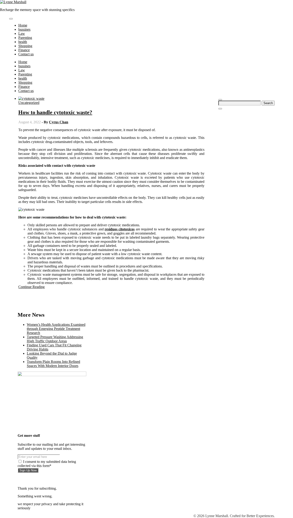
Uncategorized (28, 103)
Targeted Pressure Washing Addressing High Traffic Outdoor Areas (55, 339)
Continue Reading (31, 287)
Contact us (26, 54)
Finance (24, 50)
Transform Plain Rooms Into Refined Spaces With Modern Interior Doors (53, 364)
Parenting (25, 38)
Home (22, 25)
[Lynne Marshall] (13, 2)
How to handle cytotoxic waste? (55, 112)
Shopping (25, 46)
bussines (24, 29)
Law (21, 33)
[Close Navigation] (220, 108)
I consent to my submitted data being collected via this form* (47, 464)
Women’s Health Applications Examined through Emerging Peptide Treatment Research (56, 329)
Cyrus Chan (58, 122)
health (22, 42)
